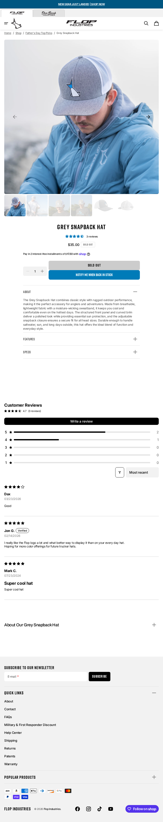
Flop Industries (52, 809)
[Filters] (119, 472)
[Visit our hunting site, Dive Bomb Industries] (49, 13)
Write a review (81, 421)
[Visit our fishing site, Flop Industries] (17, 13)
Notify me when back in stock (94, 274)
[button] (6, 23)
